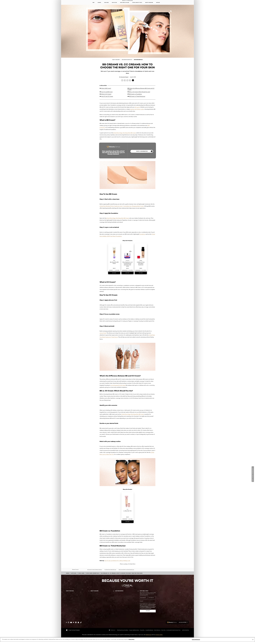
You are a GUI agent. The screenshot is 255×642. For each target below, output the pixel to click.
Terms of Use (163, 630)
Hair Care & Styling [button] (124, 2)
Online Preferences (157, 630)
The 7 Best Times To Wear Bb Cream (110, 569)
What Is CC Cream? (106, 94)
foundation (142, 234)
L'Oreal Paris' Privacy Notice (150, 607)
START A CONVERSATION (142, 151)
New (93, 2)
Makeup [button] (99, 2)
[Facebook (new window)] (66, 622)
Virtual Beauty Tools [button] (137, 2)
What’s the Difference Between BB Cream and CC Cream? (141, 89)
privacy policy (159, 634)
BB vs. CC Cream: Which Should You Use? (139, 91)
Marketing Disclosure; (144, 606)
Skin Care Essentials (138, 59)
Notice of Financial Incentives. (146, 608)
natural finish (103, 333)
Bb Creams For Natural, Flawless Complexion (94, 569)
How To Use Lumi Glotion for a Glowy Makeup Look (117, 560)
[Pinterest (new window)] (76, 622)
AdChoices (148, 634)
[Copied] (127, 80)
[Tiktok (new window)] (81, 622)
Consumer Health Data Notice (134, 630)
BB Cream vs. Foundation (135, 94)
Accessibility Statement (149, 630)
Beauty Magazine (116, 59)
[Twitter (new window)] (73, 622)
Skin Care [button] (106, 2)
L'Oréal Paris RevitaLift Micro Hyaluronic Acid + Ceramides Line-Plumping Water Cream (122, 206)
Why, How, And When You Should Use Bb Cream (126, 569)
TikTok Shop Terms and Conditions (122, 630)
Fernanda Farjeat (124, 77)
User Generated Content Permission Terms (173, 630)
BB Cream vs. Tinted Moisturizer (137, 96)
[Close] (252, 639)
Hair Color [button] (114, 2)
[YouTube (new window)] (71, 622)
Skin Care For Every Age (127, 59)
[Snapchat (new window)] (78, 622)
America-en (113, 630)
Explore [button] (158, 2)
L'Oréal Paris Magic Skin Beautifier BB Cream (124, 132)
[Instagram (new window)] (68, 622)
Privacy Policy (142, 630)
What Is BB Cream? (106, 88)
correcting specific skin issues (118, 385)
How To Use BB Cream (107, 91)
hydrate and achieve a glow (137, 109)
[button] (62, 276)
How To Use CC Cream (107, 96)
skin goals (137, 107)
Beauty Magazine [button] (149, 2)
